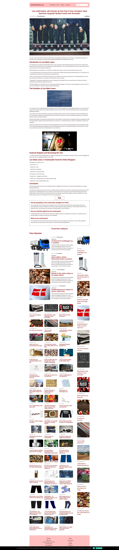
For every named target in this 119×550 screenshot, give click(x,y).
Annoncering (52, 4)
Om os (58, 4)
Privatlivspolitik (99, 548)
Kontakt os (67, 4)
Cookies (62, 4)
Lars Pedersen (59, 253)
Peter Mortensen (41, 16)
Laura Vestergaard (61, 269)
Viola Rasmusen (60, 237)
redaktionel (87, 16)
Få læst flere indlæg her (59, 229)
